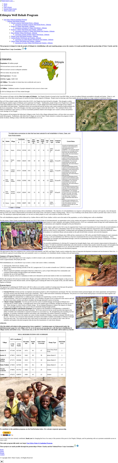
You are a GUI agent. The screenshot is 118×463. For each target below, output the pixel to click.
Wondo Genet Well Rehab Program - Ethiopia (24, 36)
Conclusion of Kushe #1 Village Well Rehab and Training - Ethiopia (34, 31)
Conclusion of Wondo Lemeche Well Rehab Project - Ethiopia (33, 24)
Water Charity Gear (9, 10)
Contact (2, 454)
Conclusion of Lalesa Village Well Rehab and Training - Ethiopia (34, 43)
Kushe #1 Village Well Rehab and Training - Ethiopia (26, 29)
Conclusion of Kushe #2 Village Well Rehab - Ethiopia (31, 28)
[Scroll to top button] (2, 461)
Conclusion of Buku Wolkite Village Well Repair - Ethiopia (32, 34)
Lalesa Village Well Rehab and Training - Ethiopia (25, 41)
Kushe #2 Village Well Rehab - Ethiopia (22, 26)
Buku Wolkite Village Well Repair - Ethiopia (24, 33)
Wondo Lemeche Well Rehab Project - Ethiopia (25, 23)
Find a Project (8, 7)
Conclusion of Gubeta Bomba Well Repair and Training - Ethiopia (34, 39)
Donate (2, 453)
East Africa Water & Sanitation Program (15, 19)
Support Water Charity (10, 9)
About (2, 451)
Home (5, 4)
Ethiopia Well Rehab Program (16, 21)
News (5, 5)
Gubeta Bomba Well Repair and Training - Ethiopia (26, 38)
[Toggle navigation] (14, 1)
